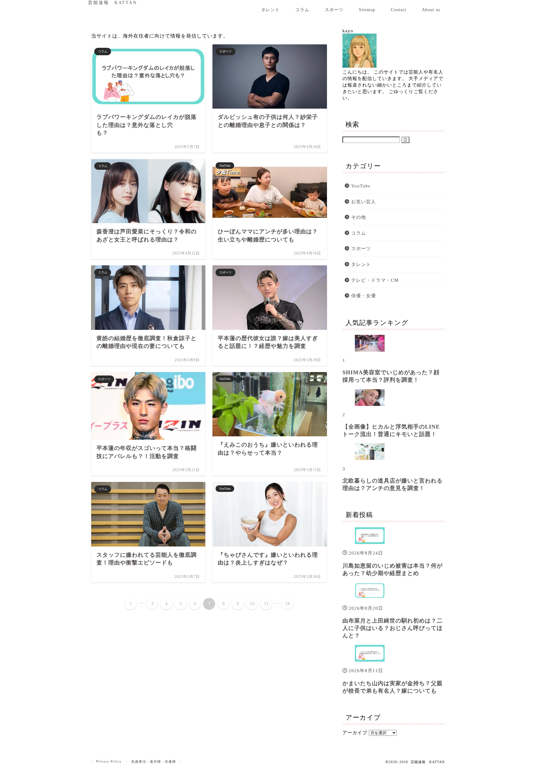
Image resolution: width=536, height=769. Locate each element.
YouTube (361, 185)
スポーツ (334, 9)
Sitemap (367, 9)
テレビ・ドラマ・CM (375, 280)
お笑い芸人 (363, 201)
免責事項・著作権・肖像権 (153, 761)
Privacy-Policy (109, 761)
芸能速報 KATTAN (112, 2)
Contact (398, 9)
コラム (302, 9)
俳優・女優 (363, 295)
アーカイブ (354, 732)
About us (431, 9)
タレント (270, 9)
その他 (358, 217)
